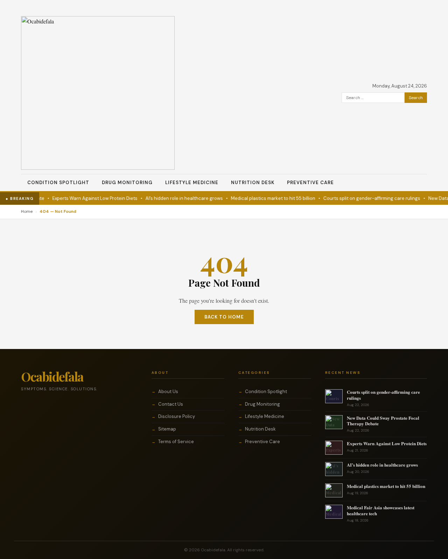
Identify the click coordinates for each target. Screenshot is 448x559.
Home (27, 211)
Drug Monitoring (127, 183)
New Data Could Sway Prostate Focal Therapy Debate (383, 420)
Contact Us (170, 404)
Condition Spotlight (58, 183)
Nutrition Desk (252, 183)
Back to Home (224, 317)
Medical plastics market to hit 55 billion (268, 198)
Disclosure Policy (176, 416)
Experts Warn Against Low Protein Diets (89, 198)
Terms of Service (176, 442)
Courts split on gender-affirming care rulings (366, 198)
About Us (168, 391)
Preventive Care (310, 183)
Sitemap (167, 429)
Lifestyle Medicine (191, 183)
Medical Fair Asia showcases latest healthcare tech (380, 510)
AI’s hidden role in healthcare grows (179, 198)
